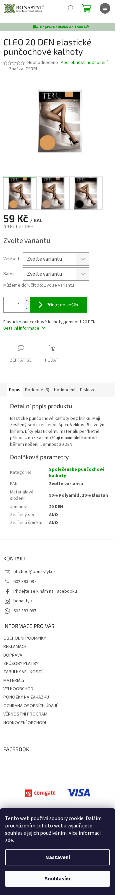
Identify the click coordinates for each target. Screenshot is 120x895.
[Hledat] (70, 8)
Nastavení (57, 857)
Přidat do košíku (63, 304)
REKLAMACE (15, 646)
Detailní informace (21, 328)
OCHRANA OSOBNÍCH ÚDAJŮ (31, 706)
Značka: (23, 69)
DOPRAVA (12, 655)
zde (9, 840)
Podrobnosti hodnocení (84, 63)
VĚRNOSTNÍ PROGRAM (25, 714)
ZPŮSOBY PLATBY (20, 663)
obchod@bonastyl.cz (34, 571)
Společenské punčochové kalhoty (77, 472)
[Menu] (105, 8)
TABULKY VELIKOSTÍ (22, 672)
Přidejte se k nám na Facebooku (45, 591)
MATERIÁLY (14, 680)
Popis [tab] (14, 390)
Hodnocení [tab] (64, 390)
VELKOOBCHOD (18, 689)
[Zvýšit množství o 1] (27, 301)
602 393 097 (24, 581)
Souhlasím (57, 878)
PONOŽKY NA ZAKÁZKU (26, 697)
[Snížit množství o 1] (27, 308)
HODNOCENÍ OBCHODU (25, 723)
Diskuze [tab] (88, 390)
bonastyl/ (22, 601)
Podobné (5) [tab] (37, 390)
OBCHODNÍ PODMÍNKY (24, 638)
